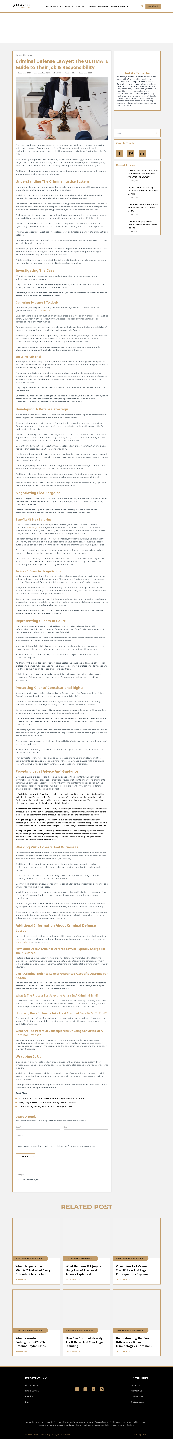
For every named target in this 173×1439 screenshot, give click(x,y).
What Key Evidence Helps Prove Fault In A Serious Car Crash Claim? (143, 207)
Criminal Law (28, 55)
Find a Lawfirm (32, 1391)
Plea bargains (33, 527)
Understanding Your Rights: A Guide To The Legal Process (45, 1106)
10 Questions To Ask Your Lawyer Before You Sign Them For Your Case (51, 1098)
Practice (29, 1396)
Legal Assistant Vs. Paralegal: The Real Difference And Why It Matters (143, 190)
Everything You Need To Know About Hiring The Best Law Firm (47, 1102)
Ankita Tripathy (137, 73)
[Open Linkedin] (142, 153)
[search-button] (141, 6)
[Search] (156, 133)
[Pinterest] (102, 1389)
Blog (27, 1402)
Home (18, 55)
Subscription (137, 1402)
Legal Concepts (51, 6)
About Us (135, 1385)
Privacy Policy (141, 1434)
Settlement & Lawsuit (99, 6)
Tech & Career (66, 6)
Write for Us (137, 1396)
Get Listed (153, 6)
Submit (25, 1157)
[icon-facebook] (119, 153)
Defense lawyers (51, 808)
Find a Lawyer (81, 6)
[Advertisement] (86, 28)
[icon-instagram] (130, 153)
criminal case (43, 310)
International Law (120, 6)
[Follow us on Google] (137, 120)
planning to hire (24, 942)
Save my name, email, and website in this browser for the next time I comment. (57, 1146)
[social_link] (77, 1389)
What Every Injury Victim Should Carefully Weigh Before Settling (142, 224)
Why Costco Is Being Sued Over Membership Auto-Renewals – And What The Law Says (143, 173)
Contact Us (136, 1391)
